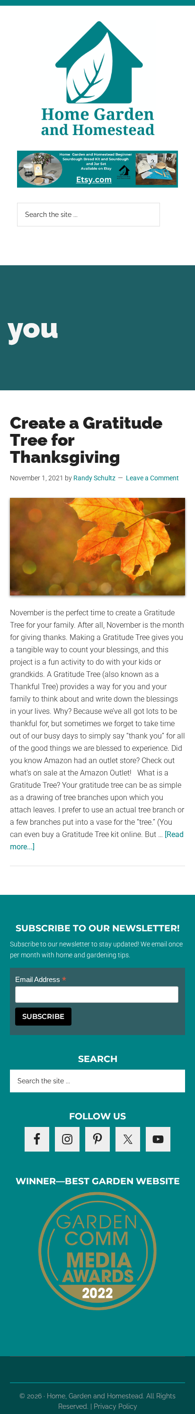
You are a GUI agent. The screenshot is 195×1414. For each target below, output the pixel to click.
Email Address (40, 980)
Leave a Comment (152, 478)
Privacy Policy (115, 1406)
